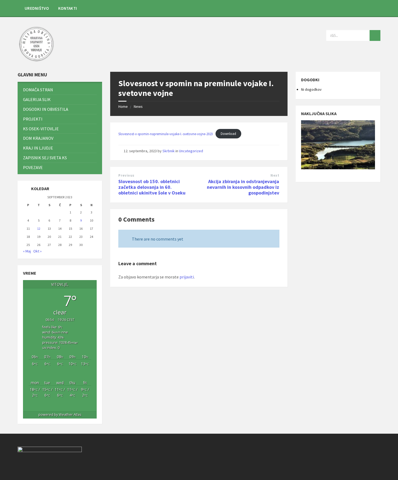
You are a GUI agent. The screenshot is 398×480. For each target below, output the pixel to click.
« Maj (27, 251)
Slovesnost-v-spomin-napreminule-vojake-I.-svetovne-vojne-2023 (165, 133)
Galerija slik (37, 99)
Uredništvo (37, 8)
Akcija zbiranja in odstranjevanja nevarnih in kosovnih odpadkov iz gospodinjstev (243, 187)
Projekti (33, 119)
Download (228, 133)
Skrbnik (168, 150)
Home (123, 106)
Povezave (33, 167)
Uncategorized (191, 150)
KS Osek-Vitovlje (41, 128)
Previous (126, 175)
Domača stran (38, 89)
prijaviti (187, 277)
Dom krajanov (38, 138)
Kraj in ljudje (38, 148)
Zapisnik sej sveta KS (45, 157)
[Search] (375, 35)
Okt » (37, 251)
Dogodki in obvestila (45, 109)
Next (274, 175)
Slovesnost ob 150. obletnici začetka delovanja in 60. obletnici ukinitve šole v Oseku (151, 187)
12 (38, 228)
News (138, 106)
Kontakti (67, 8)
